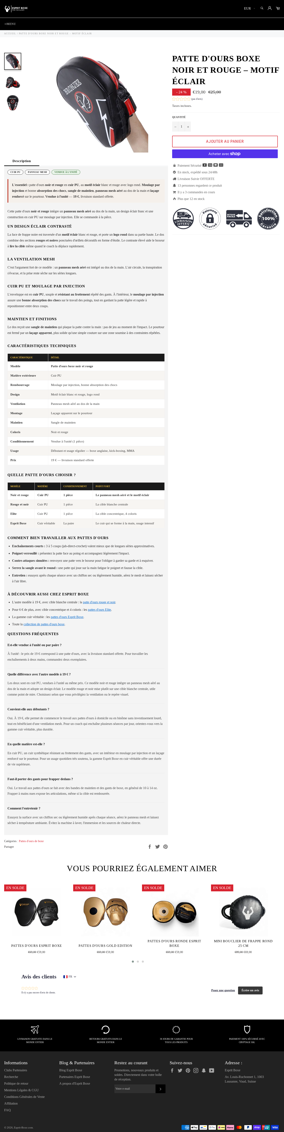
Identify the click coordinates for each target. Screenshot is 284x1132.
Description (21, 161)
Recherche (11, 1077)
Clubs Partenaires (15, 1070)
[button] (187, 99)
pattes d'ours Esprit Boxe (67, 617)
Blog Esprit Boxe (70, 1070)
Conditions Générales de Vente (24, 1097)
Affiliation (11, 1103)
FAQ (7, 1110)
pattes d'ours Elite (99, 609)
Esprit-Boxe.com (23, 1127)
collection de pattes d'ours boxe (43, 624)
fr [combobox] (70, 976)
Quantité (179, 117)
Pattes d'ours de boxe (31, 841)
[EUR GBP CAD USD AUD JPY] (249, 9)
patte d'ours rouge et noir (99, 602)
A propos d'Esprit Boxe (74, 1083)
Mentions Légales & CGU (21, 1090)
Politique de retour (16, 1083)
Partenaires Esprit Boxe (74, 1077)
